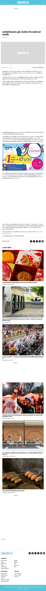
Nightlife (15, 560)
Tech (15, 563)
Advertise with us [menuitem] (4, 575)
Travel (15, 566)
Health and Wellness (5, 568)
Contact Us (16, 576)
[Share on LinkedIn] (40, 241)
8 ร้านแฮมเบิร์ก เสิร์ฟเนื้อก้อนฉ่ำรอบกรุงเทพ (13, 491)
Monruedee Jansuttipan (8, 67)
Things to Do (16, 565)
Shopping (16, 562)
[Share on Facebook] (31, 241)
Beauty (2, 562)
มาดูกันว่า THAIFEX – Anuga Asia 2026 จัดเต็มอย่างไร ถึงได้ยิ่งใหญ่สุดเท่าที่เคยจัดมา (23, 357)
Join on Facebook (17, 573)
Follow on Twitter (17, 575)
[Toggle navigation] (2, 2)
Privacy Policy (27, 588)
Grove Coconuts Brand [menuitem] (5, 579)
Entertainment (3, 563)
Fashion (2, 565)
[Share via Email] (43, 241)
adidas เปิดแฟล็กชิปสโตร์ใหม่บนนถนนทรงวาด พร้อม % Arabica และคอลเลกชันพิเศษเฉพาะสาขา (22, 319)
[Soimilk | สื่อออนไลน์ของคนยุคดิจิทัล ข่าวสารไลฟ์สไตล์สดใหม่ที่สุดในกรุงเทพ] (23, 2)
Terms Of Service (19, 588)
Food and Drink (4, 566)
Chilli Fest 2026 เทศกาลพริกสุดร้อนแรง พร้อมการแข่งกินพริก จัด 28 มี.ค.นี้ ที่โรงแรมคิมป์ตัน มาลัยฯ (22, 415)
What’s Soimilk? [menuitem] (4, 573)
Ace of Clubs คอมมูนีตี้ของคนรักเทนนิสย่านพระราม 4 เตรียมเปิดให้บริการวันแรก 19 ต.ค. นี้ (22, 453)
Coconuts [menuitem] (2, 578)
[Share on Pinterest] (37, 241)
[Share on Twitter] (34, 241)
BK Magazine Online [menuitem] (5, 581)
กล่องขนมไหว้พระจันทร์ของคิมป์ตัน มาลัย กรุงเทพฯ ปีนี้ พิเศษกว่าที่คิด (19, 282)
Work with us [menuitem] (3, 576)
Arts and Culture (4, 560)
